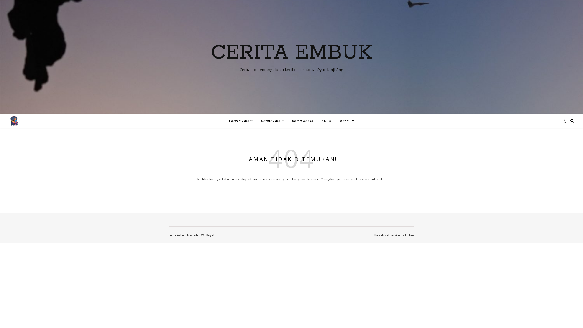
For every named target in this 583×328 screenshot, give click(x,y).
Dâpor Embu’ (272, 120)
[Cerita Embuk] (14, 121)
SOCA (326, 120)
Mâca (344, 120)
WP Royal (207, 235)
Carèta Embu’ (241, 120)
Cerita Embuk (291, 52)
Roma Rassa (303, 120)
